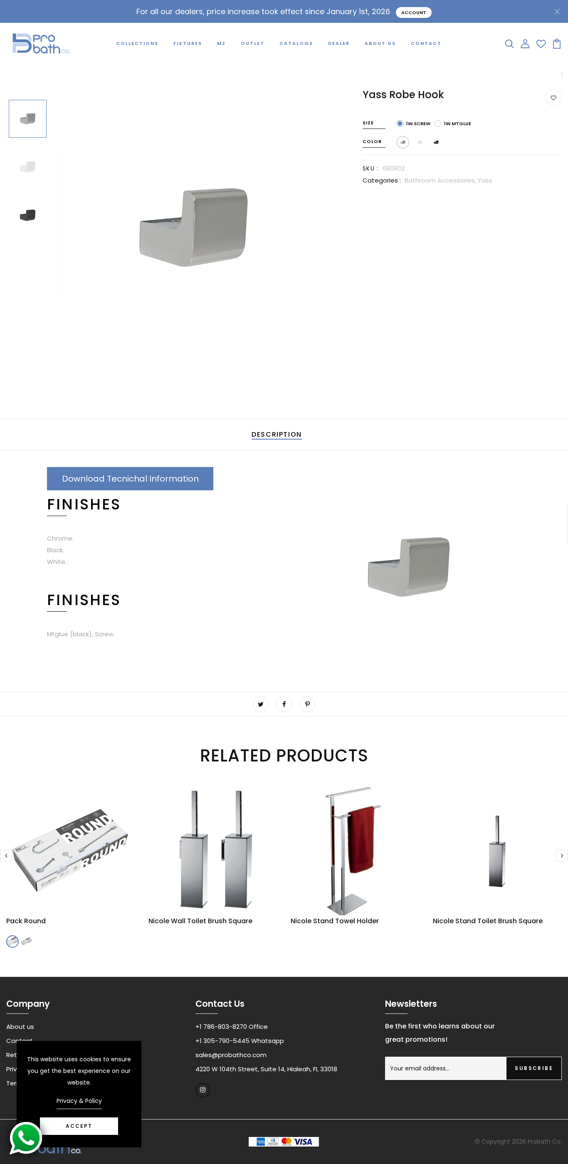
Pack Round (26, 921)
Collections (137, 43)
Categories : (382, 180)
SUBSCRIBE (534, 1068)
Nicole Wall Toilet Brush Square (200, 921)
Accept (79, 1125)
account (413, 12)
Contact (426, 43)
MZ (221, 43)
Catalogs (296, 43)
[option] (27, 119)
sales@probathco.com (231, 1054)
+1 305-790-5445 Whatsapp (239, 1040)
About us (20, 1026)
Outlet (252, 43)
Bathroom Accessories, (441, 180)
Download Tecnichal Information (130, 478)
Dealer (339, 43)
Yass (485, 180)
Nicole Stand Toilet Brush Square (488, 921)
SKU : (371, 168)
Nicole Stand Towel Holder (335, 921)
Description (277, 434)
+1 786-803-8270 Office (231, 1026)
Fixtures (187, 43)
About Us (380, 43)
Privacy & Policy (79, 1101)
